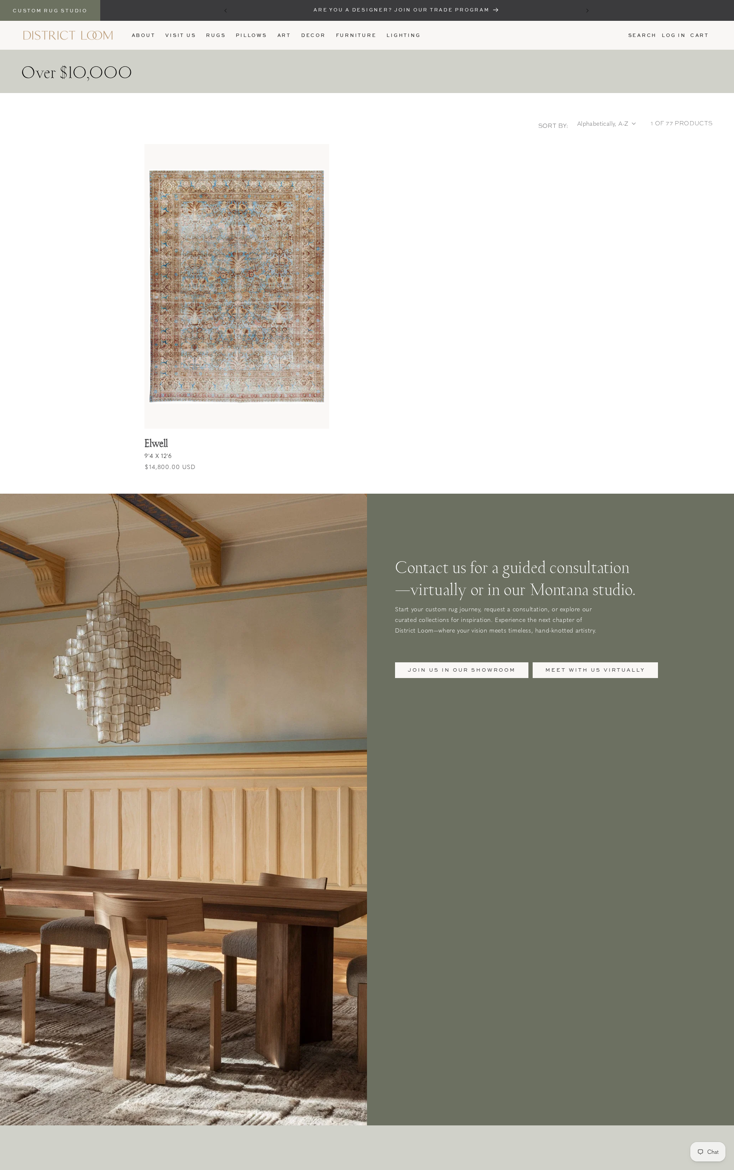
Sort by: (553, 126)
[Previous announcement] (225, 11)
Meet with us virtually (595, 669)
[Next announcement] (587, 11)
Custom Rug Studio (50, 10)
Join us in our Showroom (462, 669)
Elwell (156, 443)
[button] (216, 35)
